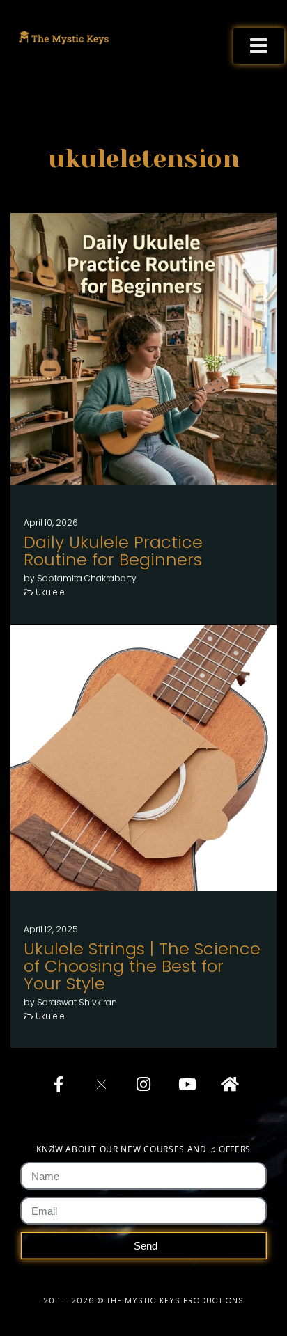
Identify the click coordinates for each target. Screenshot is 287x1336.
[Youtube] (186, 1084)
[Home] (228, 1084)
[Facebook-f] (58, 1084)
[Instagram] (143, 1084)
